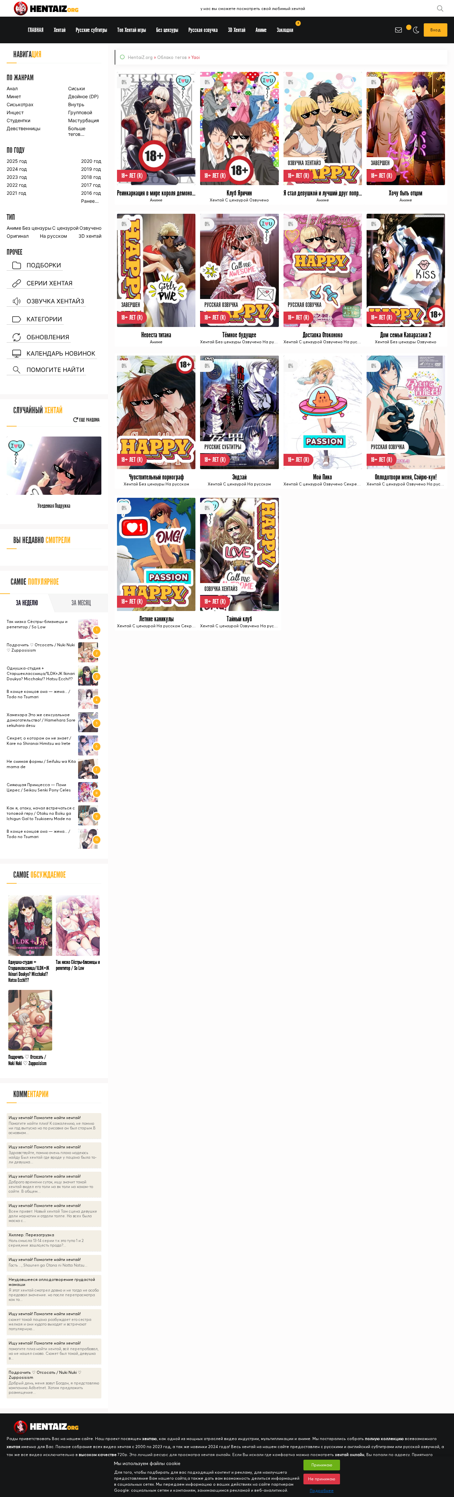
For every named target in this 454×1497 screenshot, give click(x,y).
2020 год (91, 161)
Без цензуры (37, 228)
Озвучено (90, 228)
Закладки (287, 28)
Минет (14, 96)
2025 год (17, 161)
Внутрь (76, 104)
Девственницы (23, 128)
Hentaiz (53, 8)
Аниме (14, 228)
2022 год (17, 185)
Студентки (18, 120)
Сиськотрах (20, 104)
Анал (12, 88)
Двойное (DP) (83, 96)
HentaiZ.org (140, 57)
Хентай (59, 30)
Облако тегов (172, 57)
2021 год (16, 193)
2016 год (91, 193)
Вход (435, 29)
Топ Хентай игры (131, 30)
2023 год (17, 177)
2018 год (91, 177)
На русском (53, 236)
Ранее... (90, 201)
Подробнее (322, 1490)
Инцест (15, 112)
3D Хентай (236, 30)
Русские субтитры (91, 30)
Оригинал (18, 236)
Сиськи (76, 88)
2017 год (91, 185)
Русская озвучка (203, 30)
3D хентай (89, 236)
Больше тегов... (76, 131)
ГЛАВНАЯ (36, 30)
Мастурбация (83, 120)
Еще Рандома (89, 420)
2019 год (91, 169)
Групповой (80, 112)
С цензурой (65, 228)
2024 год (17, 169)
